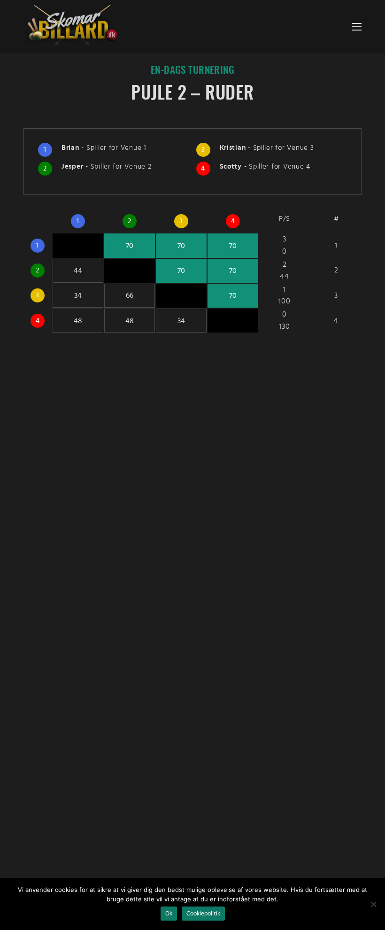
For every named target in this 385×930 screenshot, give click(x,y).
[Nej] (373, 904)
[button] (357, 26)
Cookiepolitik (203, 913)
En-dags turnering (192, 70)
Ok (168, 913)
